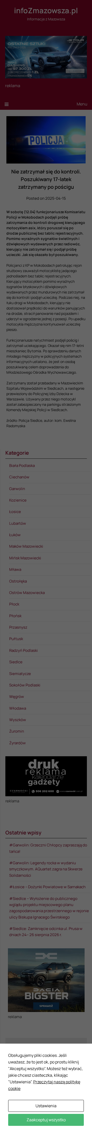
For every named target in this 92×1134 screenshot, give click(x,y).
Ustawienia (46, 1106)
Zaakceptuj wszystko (46, 1120)
